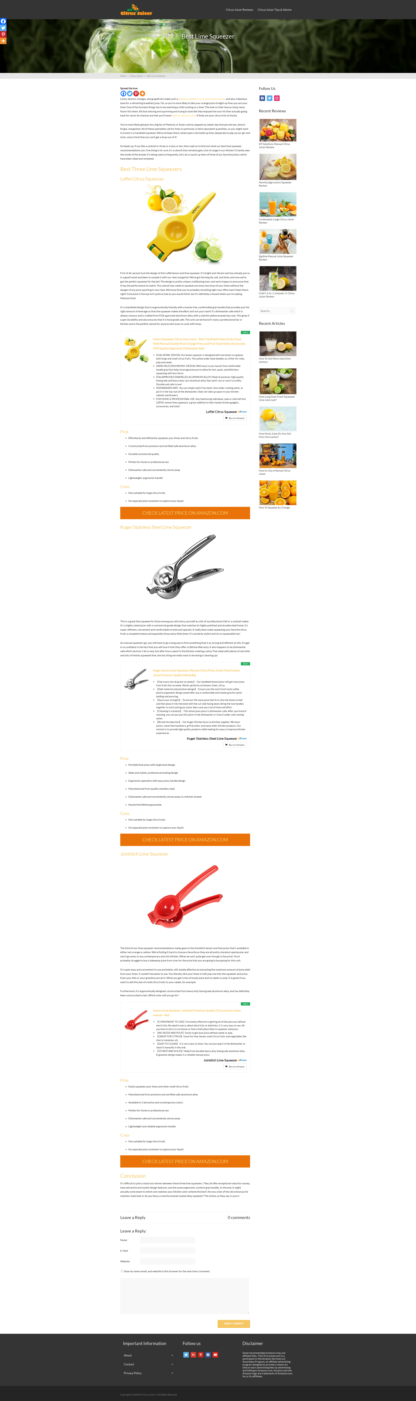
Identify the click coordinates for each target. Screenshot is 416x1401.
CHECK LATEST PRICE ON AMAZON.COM (185, 513)
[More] (142, 93)
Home (124, 76)
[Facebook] (123, 93)
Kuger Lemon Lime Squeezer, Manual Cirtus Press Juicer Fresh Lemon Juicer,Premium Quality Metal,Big (196, 673)
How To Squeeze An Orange (274, 507)
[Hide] (1, 47)
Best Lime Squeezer (154, 76)
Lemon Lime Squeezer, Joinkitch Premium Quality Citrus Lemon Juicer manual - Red (197, 1013)
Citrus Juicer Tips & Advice (275, 9)
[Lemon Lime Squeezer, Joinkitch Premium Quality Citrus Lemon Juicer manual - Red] (185, 938)
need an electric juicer (184, 115)
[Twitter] (130, 93)
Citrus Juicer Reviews (239, 9)
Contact (129, 1364)
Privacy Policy (133, 1373)
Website (125, 1261)
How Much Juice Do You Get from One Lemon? (275, 435)
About (128, 1355)
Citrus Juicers (136, 76)
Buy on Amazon (237, 418)
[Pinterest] (136, 93)
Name (124, 1239)
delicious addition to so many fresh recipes (201, 98)
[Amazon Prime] (242, 411)
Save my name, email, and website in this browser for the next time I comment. (167, 1271)
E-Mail (124, 1250)
